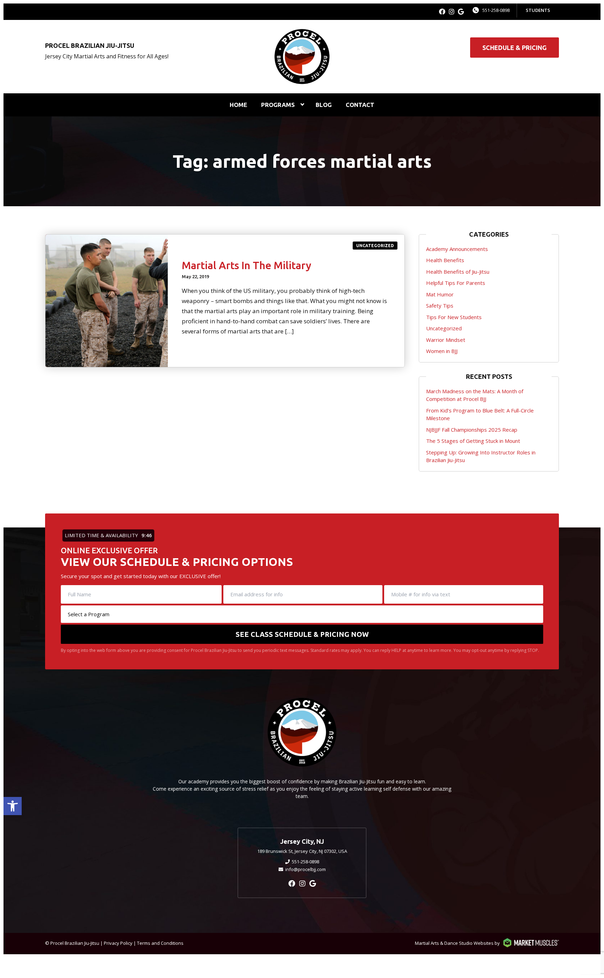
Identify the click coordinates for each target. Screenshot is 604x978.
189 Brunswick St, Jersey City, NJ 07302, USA (302, 851)
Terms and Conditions (160, 943)
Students (538, 10)
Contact (360, 104)
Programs (278, 104)
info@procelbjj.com (305, 869)
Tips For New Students (454, 317)
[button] (12, 806)
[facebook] (442, 11)
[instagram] (451, 11)
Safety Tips (439, 305)
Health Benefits (445, 260)
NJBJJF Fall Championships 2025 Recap (471, 429)
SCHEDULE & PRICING (514, 47)
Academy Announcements (457, 248)
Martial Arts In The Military (246, 265)
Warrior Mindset (445, 339)
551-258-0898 (496, 10)
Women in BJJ (442, 350)
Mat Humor (440, 294)
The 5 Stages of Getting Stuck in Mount (473, 440)
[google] (461, 11)
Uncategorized (375, 245)
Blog (324, 104)
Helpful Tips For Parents (455, 282)
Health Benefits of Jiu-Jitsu (457, 271)
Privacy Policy (118, 943)
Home (238, 104)
